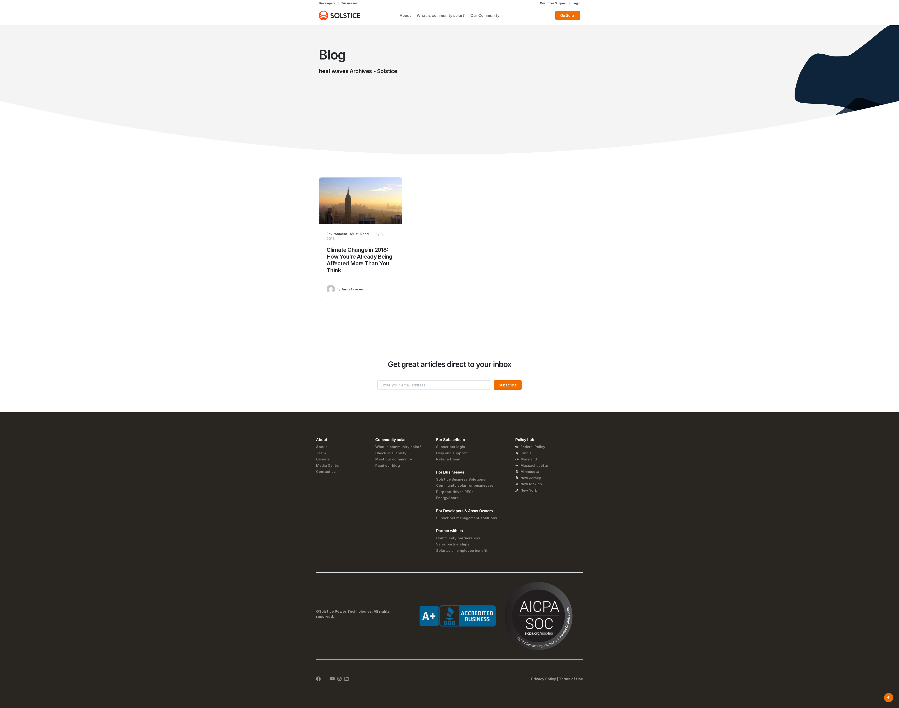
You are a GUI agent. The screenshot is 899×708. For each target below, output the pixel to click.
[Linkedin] (346, 678)
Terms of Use (571, 679)
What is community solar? (441, 15)
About (405, 15)
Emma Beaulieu (352, 289)
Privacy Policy (543, 679)
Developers (327, 3)
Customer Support (553, 3)
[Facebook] (318, 678)
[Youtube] (332, 678)
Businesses (349, 3)
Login (576, 3)
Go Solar (567, 15)
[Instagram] (339, 678)
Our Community (484, 15)
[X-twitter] (325, 678)
